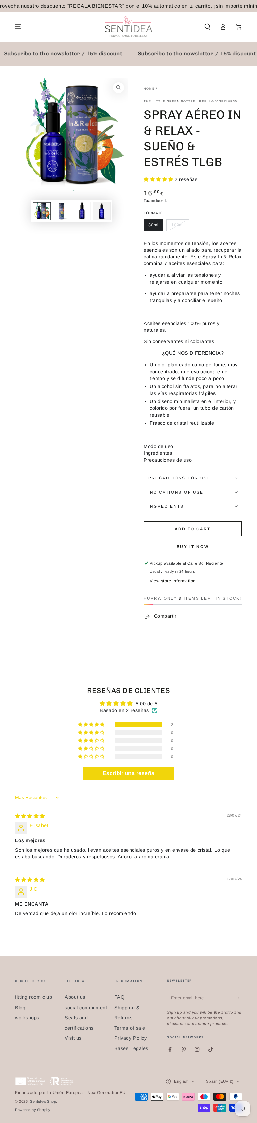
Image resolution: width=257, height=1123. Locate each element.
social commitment (86, 1007)
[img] (30, 816)
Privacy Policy (130, 1038)
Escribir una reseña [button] (128, 773)
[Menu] (18, 26)
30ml (153, 225)
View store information (173, 581)
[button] (207, 26)
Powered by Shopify (32, 1110)
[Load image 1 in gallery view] (42, 211)
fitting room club (33, 997)
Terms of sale (129, 1028)
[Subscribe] (238, 998)
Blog (20, 1007)
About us (75, 997)
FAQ (119, 997)
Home (149, 88)
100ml (177, 225)
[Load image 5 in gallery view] (102, 211)
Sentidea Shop (43, 1101)
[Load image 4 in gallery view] (82, 211)
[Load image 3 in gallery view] (62, 211)
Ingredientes (158, 453)
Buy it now (193, 546)
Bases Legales (131, 1048)
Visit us (73, 1038)
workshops (27, 1017)
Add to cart (192, 529)
